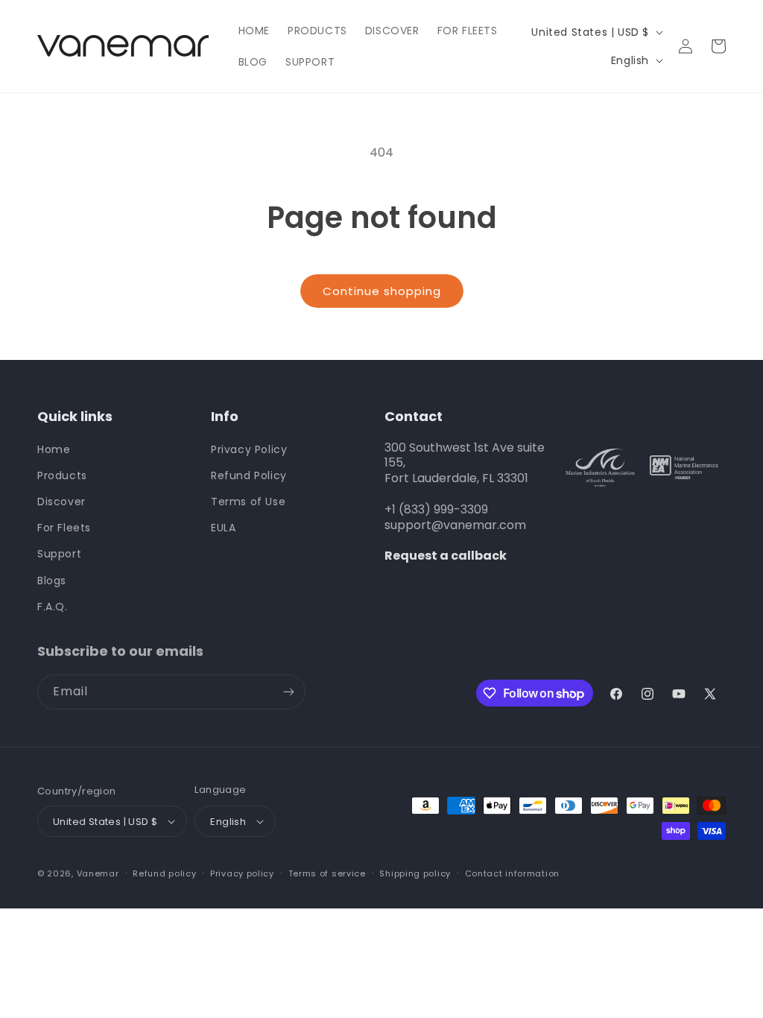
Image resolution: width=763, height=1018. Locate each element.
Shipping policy (415, 873)
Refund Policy (249, 475)
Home (53, 449)
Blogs (51, 580)
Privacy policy (242, 873)
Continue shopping (382, 291)
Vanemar (98, 873)
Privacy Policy (249, 449)
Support (59, 553)
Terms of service (327, 873)
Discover (61, 501)
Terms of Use (248, 501)
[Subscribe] (288, 691)
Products (62, 475)
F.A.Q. (52, 606)
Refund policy (164, 873)
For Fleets (64, 527)
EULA (223, 527)
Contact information (512, 873)
